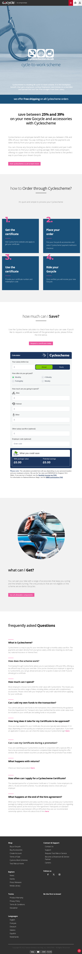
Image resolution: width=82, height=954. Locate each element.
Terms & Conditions (17, 904)
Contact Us (49, 846)
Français (13, 923)
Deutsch (13, 926)
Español (13, 933)
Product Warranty (16, 897)
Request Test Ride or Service (56, 853)
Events (12, 879)
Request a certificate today (41, 343)
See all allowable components (21, 595)
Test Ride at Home (17, 863)
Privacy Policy (15, 901)
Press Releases (15, 882)
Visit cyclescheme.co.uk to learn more (24, 164)
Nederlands (14, 937)
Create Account (16, 853)
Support (48, 850)
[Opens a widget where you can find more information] (79, 951)
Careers (48, 863)
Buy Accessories (16, 850)
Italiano (12, 930)
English (12, 920)
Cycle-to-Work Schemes (19, 860)
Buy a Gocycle (15, 846)
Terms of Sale (15, 857)
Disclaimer (14, 908)
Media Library (15, 886)
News (12, 875)
